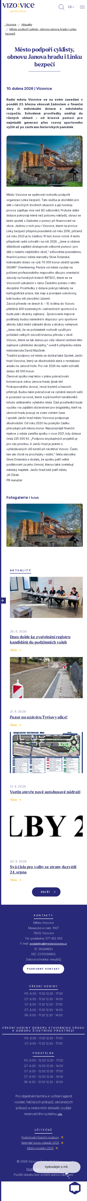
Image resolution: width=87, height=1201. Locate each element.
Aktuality (26, 24)
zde (59, 1114)
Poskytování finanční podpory (40, 1137)
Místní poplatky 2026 (40, 1148)
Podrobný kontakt (43, 968)
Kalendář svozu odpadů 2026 (40, 1142)
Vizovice (10, 24)
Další (45, 891)
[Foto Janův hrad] (44, 550)
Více (13, 650)
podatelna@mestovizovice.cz (48, 943)
